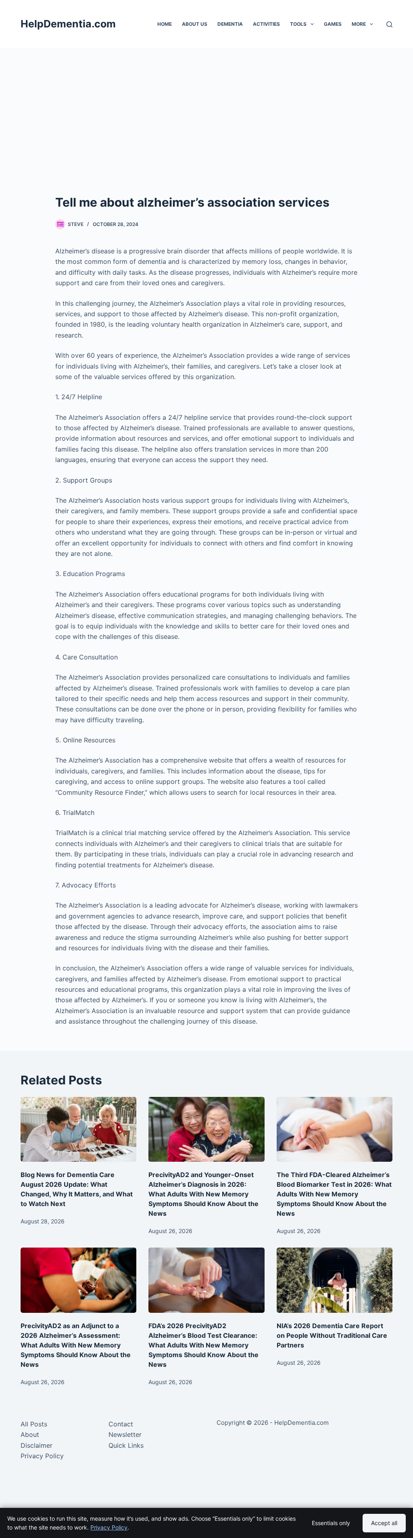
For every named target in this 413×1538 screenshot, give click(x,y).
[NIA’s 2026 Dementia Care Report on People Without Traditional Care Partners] (334, 1280)
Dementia (230, 24)
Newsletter (125, 1434)
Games (333, 24)
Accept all (384, 1522)
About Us (194, 24)
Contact (120, 1424)
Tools (298, 24)
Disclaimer (36, 1445)
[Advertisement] (206, 108)
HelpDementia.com (68, 24)
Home (164, 24)
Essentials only (331, 1522)
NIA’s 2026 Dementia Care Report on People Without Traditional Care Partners (332, 1335)
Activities (266, 24)
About (30, 1434)
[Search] (389, 24)
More (359, 24)
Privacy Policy (42, 1456)
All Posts (34, 1424)
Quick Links (126, 1445)
